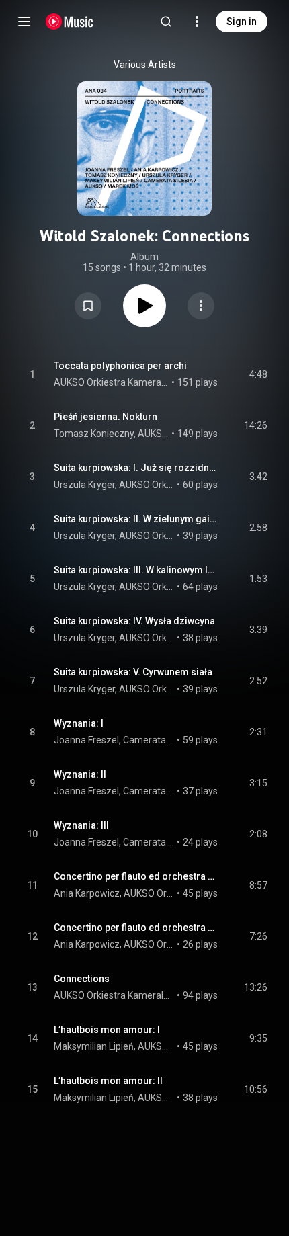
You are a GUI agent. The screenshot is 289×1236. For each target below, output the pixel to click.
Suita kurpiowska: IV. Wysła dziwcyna (134, 621)
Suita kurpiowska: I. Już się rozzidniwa (136, 467)
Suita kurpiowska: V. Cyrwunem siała (133, 672)
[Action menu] (201, 305)
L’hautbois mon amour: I (107, 1029)
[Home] (69, 21)
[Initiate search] (166, 21)
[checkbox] (258, 374)
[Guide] (24, 21)
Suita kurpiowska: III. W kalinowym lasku (136, 570)
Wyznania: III (81, 825)
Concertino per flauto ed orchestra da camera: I (136, 876)
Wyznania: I (79, 723)
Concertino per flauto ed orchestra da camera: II (136, 927)
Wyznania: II (80, 774)
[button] (88, 305)
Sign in (241, 21)
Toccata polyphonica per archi (120, 365)
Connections (82, 978)
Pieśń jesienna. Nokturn (105, 416)
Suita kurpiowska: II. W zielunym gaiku (136, 518)
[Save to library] (88, 306)
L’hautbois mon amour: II (108, 1080)
